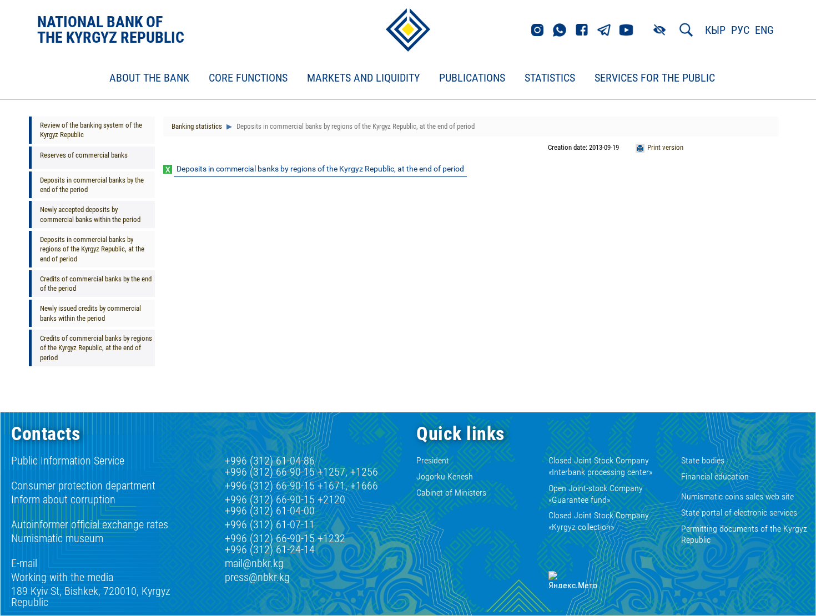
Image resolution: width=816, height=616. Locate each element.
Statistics (550, 78)
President (432, 460)
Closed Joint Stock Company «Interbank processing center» (600, 466)
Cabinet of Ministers (451, 492)
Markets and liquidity (363, 78)
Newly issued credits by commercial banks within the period (90, 313)
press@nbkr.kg (257, 577)
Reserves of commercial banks (84, 155)
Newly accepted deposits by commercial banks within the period (90, 214)
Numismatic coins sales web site (737, 496)
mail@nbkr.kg (254, 563)
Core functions (248, 78)
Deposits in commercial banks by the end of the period (92, 185)
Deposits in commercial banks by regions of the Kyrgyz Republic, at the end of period (92, 249)
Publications (472, 78)
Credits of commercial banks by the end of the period (96, 283)
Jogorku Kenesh (444, 476)
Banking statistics (197, 126)
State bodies (702, 460)
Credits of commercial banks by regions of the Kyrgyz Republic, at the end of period (96, 348)
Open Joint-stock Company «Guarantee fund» (595, 494)
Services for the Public (655, 78)
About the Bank (149, 78)
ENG (764, 30)
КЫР (715, 30)
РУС (740, 30)
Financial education (715, 476)
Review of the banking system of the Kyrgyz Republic (91, 130)
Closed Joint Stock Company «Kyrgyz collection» (598, 521)
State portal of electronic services (739, 512)
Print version (665, 147)
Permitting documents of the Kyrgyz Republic (744, 534)
